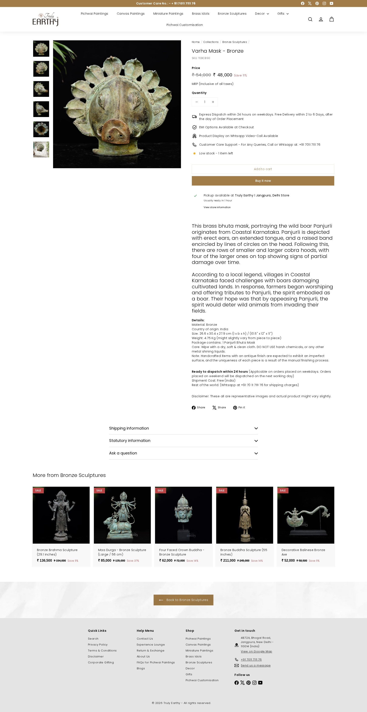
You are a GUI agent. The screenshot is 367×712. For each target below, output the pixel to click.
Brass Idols (201, 13)
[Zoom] (117, 104)
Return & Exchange (150, 651)
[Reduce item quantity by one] (196, 102)
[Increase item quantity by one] (213, 102)
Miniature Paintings (168, 13)
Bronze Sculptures (232, 13)
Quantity (199, 93)
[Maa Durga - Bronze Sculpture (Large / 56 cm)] (122, 527)
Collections (211, 42)
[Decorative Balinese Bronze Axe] (305, 527)
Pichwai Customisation (185, 25)
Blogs (141, 668)
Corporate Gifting (101, 662)
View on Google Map (256, 651)
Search (93, 639)
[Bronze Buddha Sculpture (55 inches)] (244, 527)
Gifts (281, 13)
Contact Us (145, 639)
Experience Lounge (151, 645)
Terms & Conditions (102, 651)
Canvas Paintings (131, 13)
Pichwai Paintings (94, 13)
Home (196, 42)
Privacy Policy (98, 645)
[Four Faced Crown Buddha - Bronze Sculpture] (183, 527)
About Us (143, 656)
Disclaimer (96, 656)
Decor (260, 13)
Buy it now (263, 181)
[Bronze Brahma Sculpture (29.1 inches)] (61, 527)
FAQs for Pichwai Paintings (156, 662)
